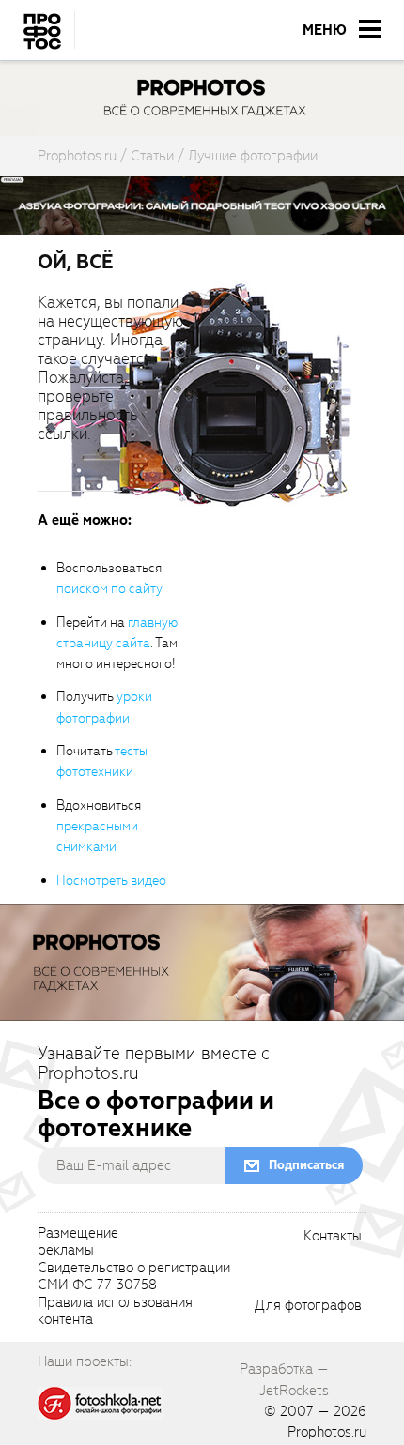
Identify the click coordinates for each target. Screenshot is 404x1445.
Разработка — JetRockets (284, 1379)
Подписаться (306, 1165)
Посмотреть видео (111, 881)
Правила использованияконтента (115, 1312)
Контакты (332, 1236)
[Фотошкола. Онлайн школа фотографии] (100, 1401)
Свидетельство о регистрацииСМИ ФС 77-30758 (134, 1277)
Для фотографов (308, 1306)
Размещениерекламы (78, 1242)
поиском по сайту (109, 589)
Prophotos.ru (326, 1431)
